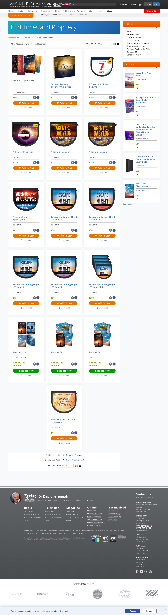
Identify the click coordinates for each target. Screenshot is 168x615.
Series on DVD (133, 34)
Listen (124, 4)
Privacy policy (64, 611)
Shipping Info (83, 15)
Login (156, 4)
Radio (28, 508)
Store (20, 37)
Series (27, 37)
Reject (149, 611)
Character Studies (134, 37)
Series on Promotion (135, 55)
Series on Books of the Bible (138, 49)
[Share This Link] (34, 97)
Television (52, 508)
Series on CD (132, 52)
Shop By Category (20, 15)
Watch (133, 4)
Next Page (77, 460)
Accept (133, 611)
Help (71, 15)
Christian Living (133, 40)
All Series (128, 31)
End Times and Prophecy (42, 37)
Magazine (73, 508)
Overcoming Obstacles (136, 46)
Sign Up (148, 4)
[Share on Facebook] (37, 97)
